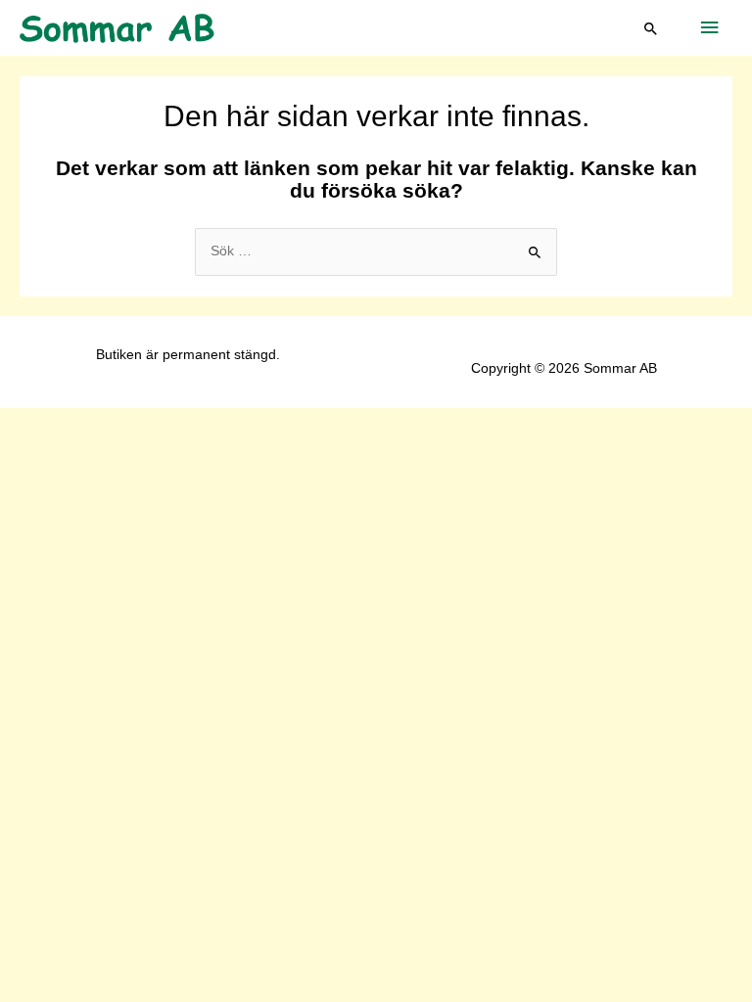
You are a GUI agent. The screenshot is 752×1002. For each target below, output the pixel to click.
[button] (651, 28)
